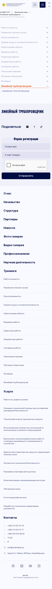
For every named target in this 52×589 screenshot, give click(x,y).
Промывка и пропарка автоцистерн (20, 472)
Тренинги (10, 271)
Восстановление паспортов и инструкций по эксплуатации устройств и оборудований (24, 429)
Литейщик (6, 81)
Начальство (12, 202)
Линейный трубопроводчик (10, 15)
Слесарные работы (10, 66)
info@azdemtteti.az (15, 547)
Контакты (10, 517)
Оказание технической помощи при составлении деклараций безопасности (26, 409)
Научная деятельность (19, 262)
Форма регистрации (26, 139)
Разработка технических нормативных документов (21, 507)
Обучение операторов (11, 76)
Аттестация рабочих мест (15, 497)
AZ (49, 6)
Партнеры (10, 219)
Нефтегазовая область (12, 47)
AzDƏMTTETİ (5, 12)
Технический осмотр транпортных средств (23, 419)
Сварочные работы (10, 57)
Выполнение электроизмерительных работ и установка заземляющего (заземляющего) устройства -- (24, 441)
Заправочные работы (11, 62)
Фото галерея (13, 236)
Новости (9, 228)
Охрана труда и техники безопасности (19, 42)
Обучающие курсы (21, 12)
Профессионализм (16, 253)
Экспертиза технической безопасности (22, 463)
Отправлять (26, 175)
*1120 (9, 538)
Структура (11, 210)
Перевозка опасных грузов (13, 32)
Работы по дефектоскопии (16, 399)
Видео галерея (14, 245)
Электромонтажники (11, 71)
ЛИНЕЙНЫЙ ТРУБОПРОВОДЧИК (12, 17)
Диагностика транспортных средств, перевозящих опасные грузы (27, 453)
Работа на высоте (9, 28)
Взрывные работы (9, 52)
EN (49, 3)
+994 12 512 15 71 (15, 530)
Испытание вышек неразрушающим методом (24, 480)
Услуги (8, 391)
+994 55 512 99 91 (16, 534)
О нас (7, 193)
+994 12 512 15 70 (15, 526)
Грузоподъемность (10, 37)
